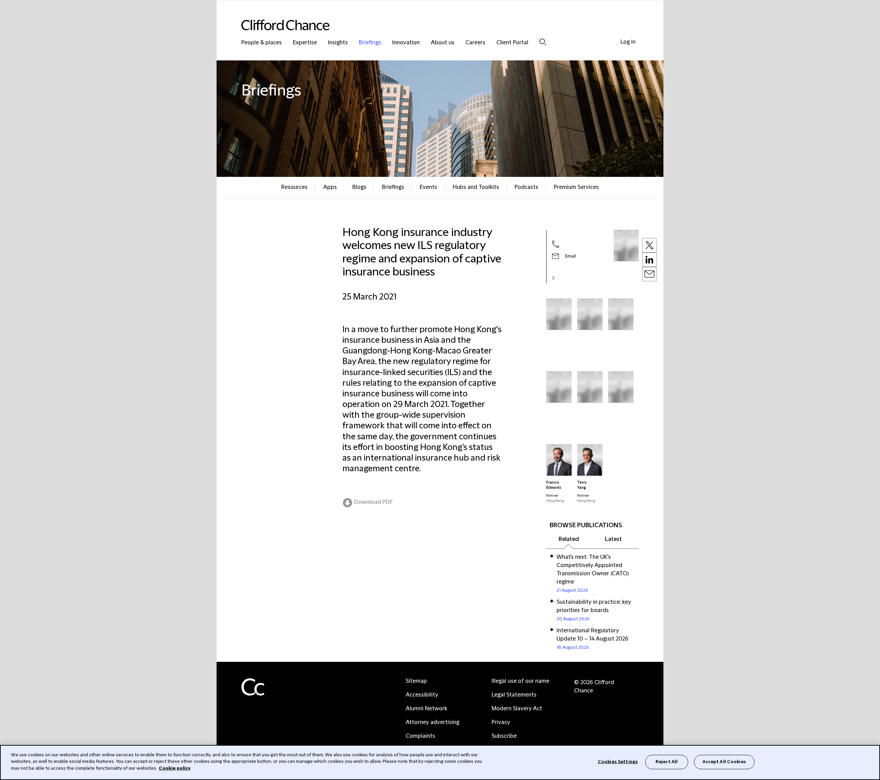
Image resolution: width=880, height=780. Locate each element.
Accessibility (422, 695)
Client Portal (512, 43)
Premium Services (576, 187)
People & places (261, 43)
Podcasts (526, 187)
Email (570, 256)
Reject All (667, 762)
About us (442, 43)
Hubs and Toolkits (476, 187)
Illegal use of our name (520, 681)
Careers (475, 43)
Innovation (406, 43)
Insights (338, 43)
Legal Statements (514, 695)
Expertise (305, 43)
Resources (294, 187)
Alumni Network (426, 708)
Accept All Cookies (724, 762)
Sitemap (416, 681)
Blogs (359, 187)
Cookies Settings (618, 762)
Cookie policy (175, 768)
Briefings (370, 43)
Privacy (501, 722)
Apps (330, 187)
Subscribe (504, 736)
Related (569, 539)
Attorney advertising (432, 722)
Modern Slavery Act (517, 708)
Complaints (420, 736)
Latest (613, 539)
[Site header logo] (426, 25)
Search (542, 41)
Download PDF (373, 502)
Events (428, 187)
